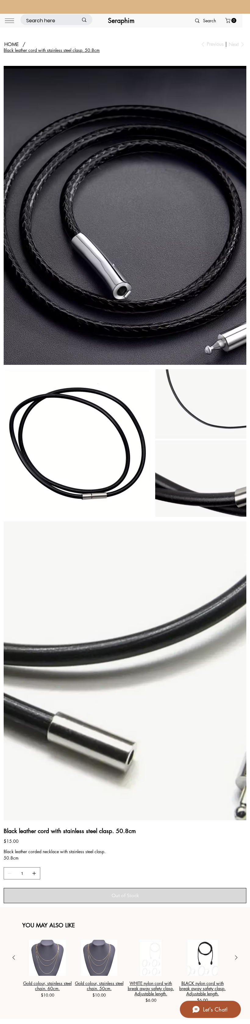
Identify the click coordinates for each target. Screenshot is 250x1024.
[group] (125, 830)
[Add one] (34, 732)
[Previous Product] (13, 816)
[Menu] (9, 20)
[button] (231, 20)
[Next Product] (236, 816)
